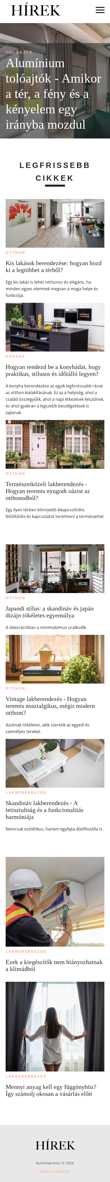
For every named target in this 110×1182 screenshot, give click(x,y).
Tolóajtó (19, 52)
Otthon (15, 253)
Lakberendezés (26, 792)
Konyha (15, 356)
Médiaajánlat (55, 1171)
